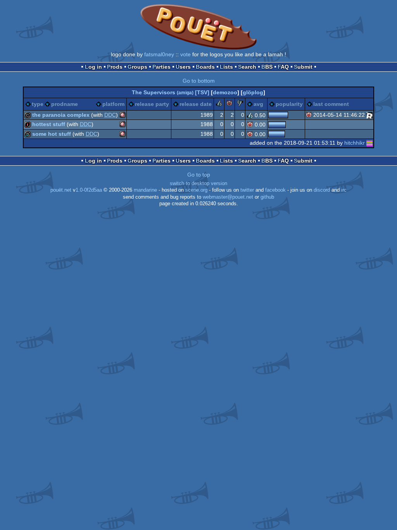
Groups (137, 67)
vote (185, 54)
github (267, 197)
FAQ (283, 67)
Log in (93, 67)
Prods (115, 67)
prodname (64, 104)
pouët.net (60, 190)
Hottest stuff (48, 124)
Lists (226, 67)
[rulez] (219, 104)
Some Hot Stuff (51, 134)
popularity (289, 104)
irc (344, 190)
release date (196, 104)
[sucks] (240, 104)
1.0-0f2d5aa (89, 190)
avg (258, 104)
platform (113, 104)
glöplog (253, 92)
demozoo (225, 92)
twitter (247, 190)
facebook (275, 190)
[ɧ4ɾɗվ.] (369, 115)
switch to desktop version (198, 183)
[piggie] (229, 104)
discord (322, 190)
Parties (161, 67)
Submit (303, 67)
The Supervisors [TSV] (170, 92)
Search (247, 67)
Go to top (198, 174)
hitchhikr (354, 143)
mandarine (145, 190)
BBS (267, 67)
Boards (205, 67)
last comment (331, 104)
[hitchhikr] (369, 143)
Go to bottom (199, 81)
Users (183, 67)
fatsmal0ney (159, 54)
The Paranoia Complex (61, 115)
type (37, 104)
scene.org (196, 190)
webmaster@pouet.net (228, 197)
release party (152, 104)
